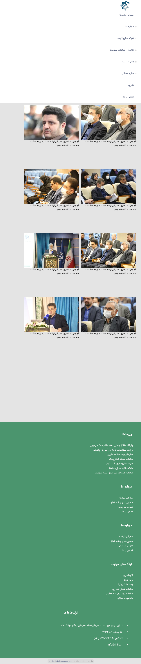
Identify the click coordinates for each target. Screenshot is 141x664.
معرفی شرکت (126, 498)
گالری (131, 85)
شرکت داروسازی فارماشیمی (119, 464)
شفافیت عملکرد (125, 598)
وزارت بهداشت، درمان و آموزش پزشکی (113, 450)
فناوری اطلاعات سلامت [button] (122, 50)
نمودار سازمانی (125, 507)
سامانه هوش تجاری (122, 589)
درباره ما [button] (129, 27)
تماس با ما (128, 97)
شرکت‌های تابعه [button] (126, 38)
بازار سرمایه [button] (128, 62)
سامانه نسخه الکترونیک (121, 459)
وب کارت (128, 580)
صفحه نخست (126, 15)
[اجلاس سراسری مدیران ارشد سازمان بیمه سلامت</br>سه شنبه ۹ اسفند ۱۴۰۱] (108, 122)
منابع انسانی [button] (128, 74)
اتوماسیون (127, 575)
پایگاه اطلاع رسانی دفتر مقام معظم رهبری (111, 445)
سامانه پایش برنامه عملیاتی (119, 594)
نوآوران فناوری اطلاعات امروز (60, 661)
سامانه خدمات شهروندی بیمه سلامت (114, 473)
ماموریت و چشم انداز (122, 503)
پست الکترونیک (125, 585)
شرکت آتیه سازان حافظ (121, 468)
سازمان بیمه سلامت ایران (120, 455)
